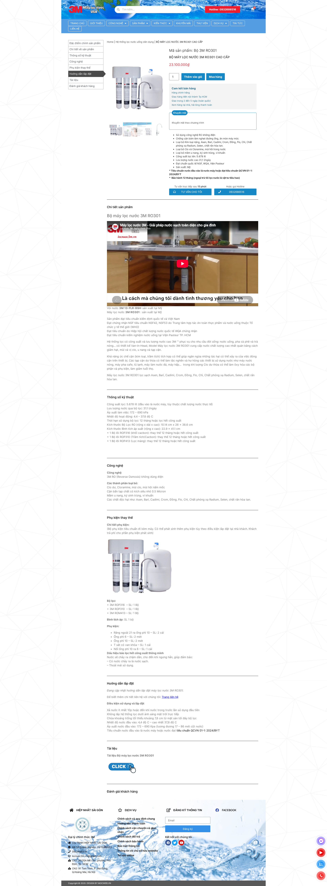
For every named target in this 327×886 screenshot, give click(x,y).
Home (110, 41)
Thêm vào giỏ (193, 76)
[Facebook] (168, 842)
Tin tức (238, 23)
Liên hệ (74, 28)
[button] (222, 9)
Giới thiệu (96, 23)
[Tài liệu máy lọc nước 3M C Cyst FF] (122, 773)
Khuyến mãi (183, 23)
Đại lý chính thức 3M (81, 837)
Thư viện (202, 23)
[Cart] (252, 9)
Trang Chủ (77, 23)
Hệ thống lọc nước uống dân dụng (135, 41)
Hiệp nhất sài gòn (89, 810)
